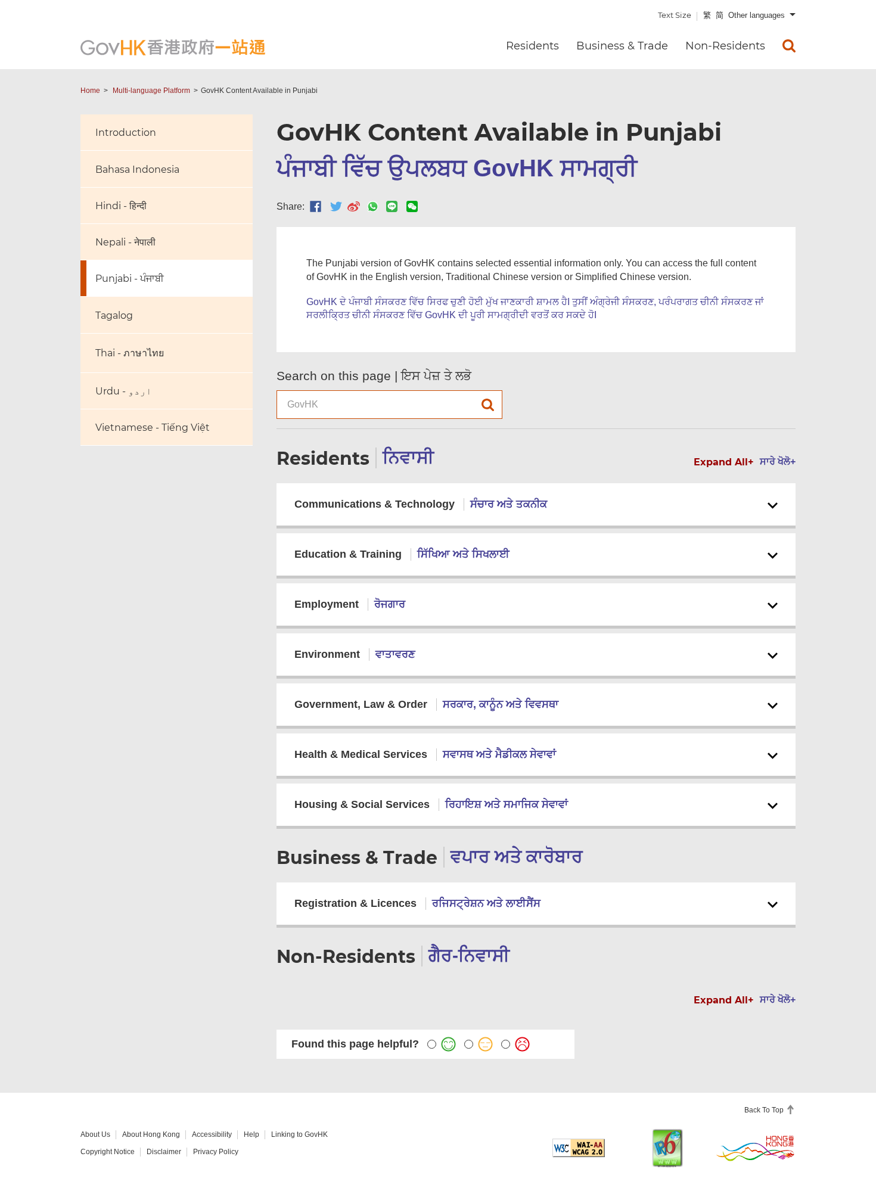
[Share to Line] (391, 206)
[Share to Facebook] (315, 206)
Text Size (674, 15)
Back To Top (764, 1110)
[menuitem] (789, 45)
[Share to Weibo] (353, 206)
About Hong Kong (151, 1134)
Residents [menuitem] (532, 45)
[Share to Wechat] (412, 206)
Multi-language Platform (151, 90)
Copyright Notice (107, 1152)
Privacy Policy (215, 1152)
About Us (95, 1134)
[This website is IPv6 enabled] (667, 1148)
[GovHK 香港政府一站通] (172, 47)
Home (90, 90)
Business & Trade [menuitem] (622, 45)
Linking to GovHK (299, 1134)
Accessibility (212, 1134)
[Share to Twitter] (336, 206)
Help (251, 1134)
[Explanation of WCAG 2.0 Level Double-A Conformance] (579, 1148)
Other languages (756, 15)
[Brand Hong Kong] (756, 1147)
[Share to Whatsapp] (372, 206)
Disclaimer (164, 1152)
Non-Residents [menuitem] (725, 45)
